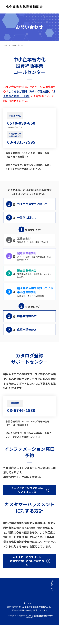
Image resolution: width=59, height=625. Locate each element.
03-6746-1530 (21, 410)
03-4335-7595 (21, 142)
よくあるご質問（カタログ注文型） (29, 91)
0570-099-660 (21, 123)
